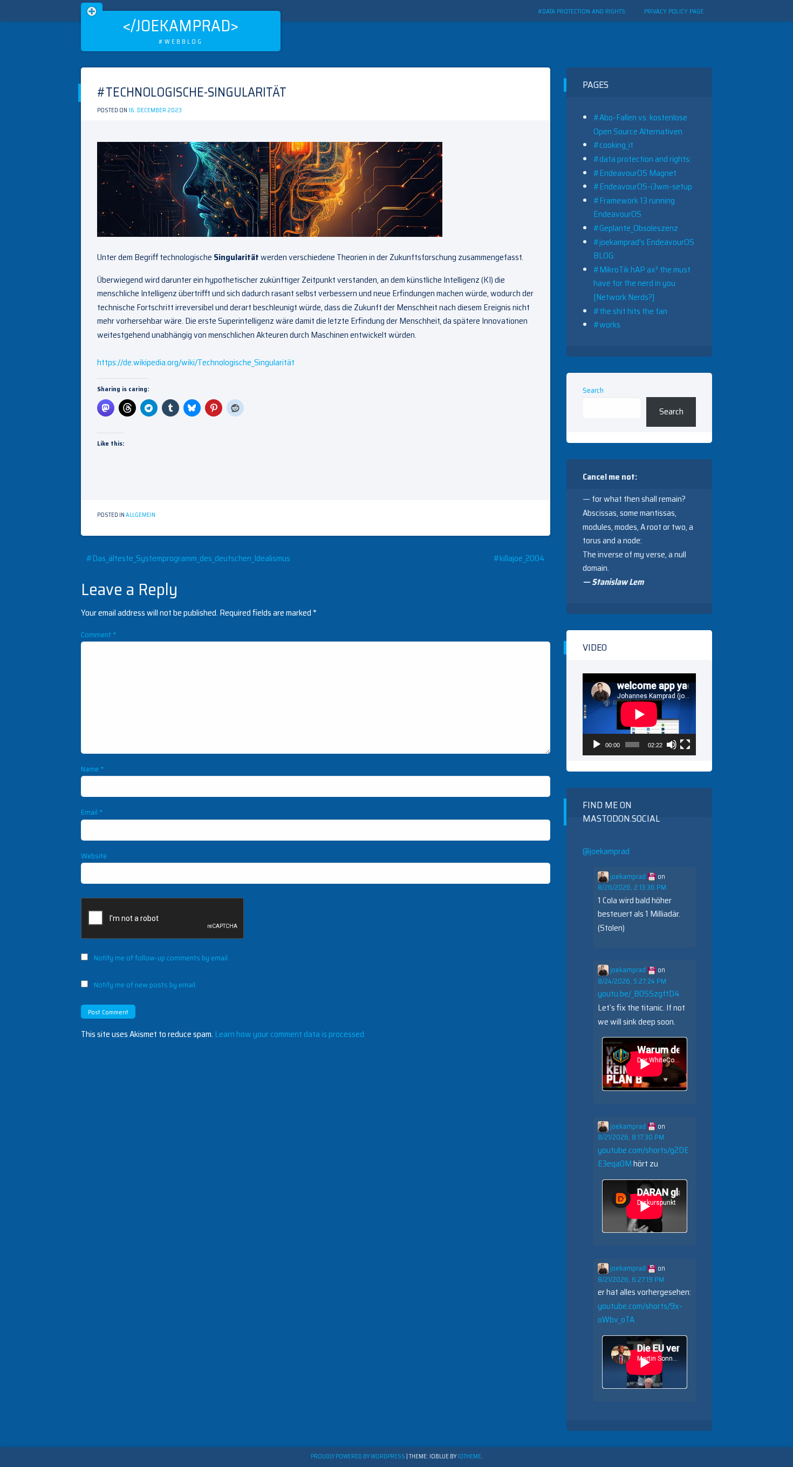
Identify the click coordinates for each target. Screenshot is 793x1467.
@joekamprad (606, 851)
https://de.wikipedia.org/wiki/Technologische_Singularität (196, 362)
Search (593, 390)
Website (94, 856)
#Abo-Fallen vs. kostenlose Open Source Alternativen (640, 124)
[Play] (596, 744)
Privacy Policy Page (673, 11)
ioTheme (469, 1456)
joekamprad (628, 876)
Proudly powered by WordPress (358, 1456)
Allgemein (140, 515)
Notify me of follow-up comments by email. (161, 958)
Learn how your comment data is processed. (290, 1034)
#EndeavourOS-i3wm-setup (642, 186)
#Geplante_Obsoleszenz (635, 228)
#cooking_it (613, 145)
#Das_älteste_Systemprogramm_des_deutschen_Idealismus (188, 558)
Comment (99, 634)
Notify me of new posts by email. (145, 985)
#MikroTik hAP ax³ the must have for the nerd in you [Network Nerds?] (642, 283)
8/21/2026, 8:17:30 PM (631, 1137)
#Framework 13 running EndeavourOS (634, 207)
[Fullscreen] (685, 744)
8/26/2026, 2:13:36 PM (632, 887)
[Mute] (671, 744)
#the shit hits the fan (630, 311)
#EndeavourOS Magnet (634, 173)
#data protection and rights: (582, 11)
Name (92, 769)
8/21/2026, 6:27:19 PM (631, 1279)
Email (92, 812)
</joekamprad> (180, 25)
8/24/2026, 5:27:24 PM (632, 981)
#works (606, 324)
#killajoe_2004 (519, 558)
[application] (639, 714)
